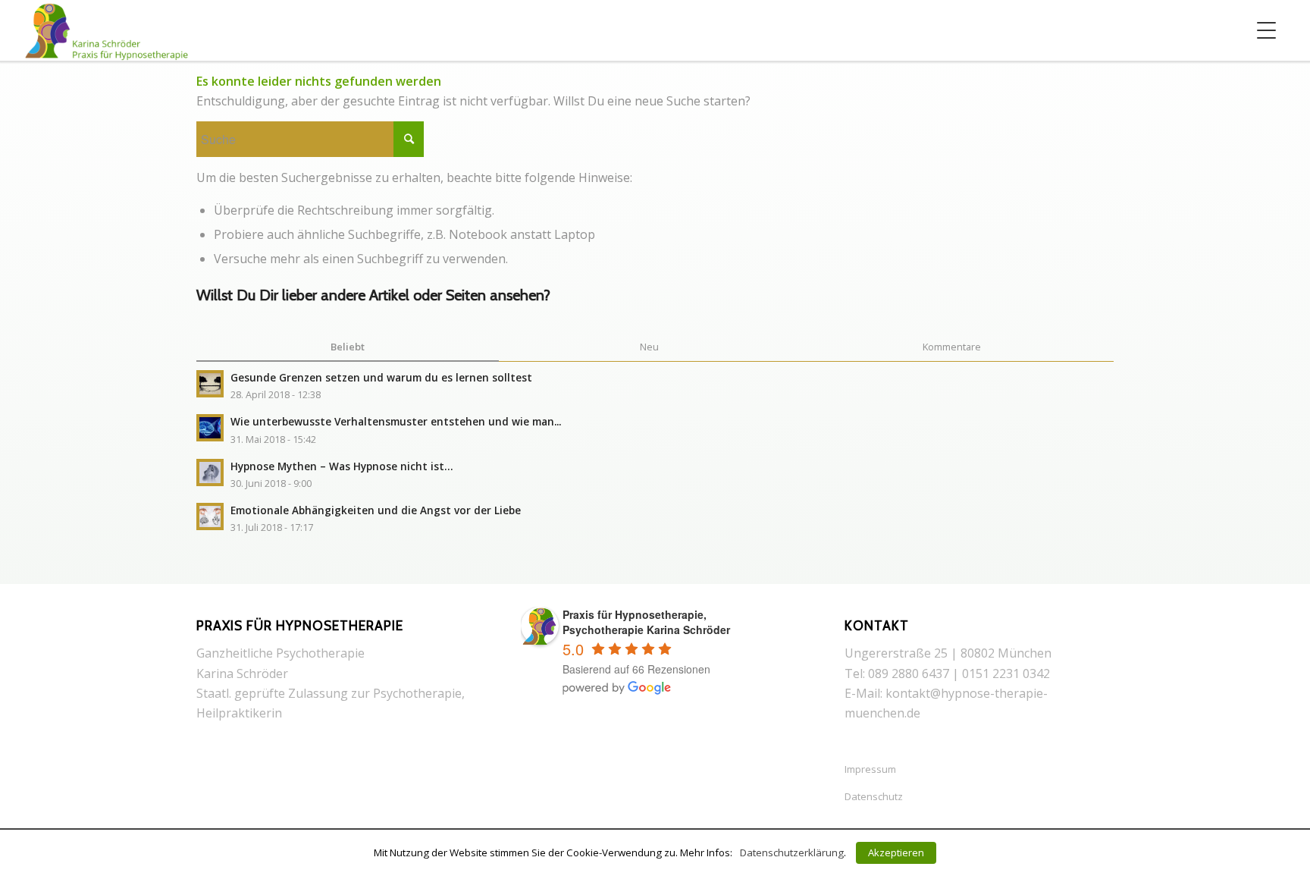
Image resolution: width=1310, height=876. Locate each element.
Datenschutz (874, 796)
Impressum (870, 769)
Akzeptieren (896, 852)
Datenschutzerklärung (792, 852)
